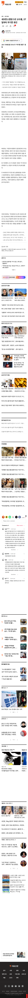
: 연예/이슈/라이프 (7, 840)
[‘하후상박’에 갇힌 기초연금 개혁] (23, 724)
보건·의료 (7, 16)
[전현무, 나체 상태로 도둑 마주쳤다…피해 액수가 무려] (23, 854)
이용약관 (7, 991)
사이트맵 (20, 991)
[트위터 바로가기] (9, 986)
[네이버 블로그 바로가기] (22, 986)
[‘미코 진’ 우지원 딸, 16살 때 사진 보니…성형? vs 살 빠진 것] (23, 846)
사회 (2, 16)
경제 (17, 970)
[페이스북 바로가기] (5, 986)
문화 (11, 974)
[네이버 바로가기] (19, 986)
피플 (4, 978)
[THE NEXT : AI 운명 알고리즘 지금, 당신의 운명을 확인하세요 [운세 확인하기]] (14, 277)
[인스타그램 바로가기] (15, 986)
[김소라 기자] (3, 32)
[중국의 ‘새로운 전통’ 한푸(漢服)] (23, 733)
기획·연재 (3, 746)
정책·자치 (4, 974)
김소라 (7, 31)
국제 (24, 970)
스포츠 (10, 978)
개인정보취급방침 (13, 991)
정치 (4, 970)
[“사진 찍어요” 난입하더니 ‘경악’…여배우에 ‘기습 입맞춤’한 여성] (23, 863)
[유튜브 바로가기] (12, 986)
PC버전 (24, 991)
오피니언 (3, 719)
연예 (17, 978)
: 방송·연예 (6, 803)
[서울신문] (6, 3)
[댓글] (14, 26)
